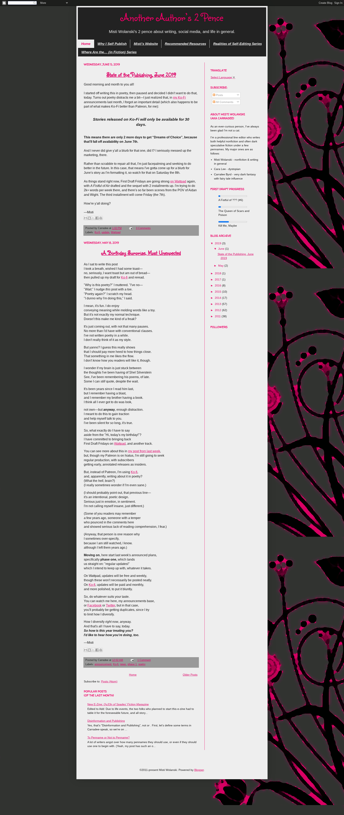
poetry (142, 664)
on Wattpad (178, 181)
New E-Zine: (118, 704)
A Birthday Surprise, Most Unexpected (141, 252)
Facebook (94, 605)
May (221, 265)
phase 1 (132, 664)
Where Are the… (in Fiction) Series (109, 52)
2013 (218, 304)
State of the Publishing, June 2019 (141, 74)
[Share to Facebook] (97, 218)
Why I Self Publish (112, 44)
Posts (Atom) (109, 681)
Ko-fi (97, 232)
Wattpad (115, 232)
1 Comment (144, 660)
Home (85, 44)
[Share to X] (93, 218)
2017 (218, 279)
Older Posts (190, 674)
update (105, 232)
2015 (218, 291)
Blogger (199, 769)
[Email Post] (130, 228)
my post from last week (144, 451)
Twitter (110, 605)
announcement (103, 664)
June (221, 248)
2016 (218, 285)
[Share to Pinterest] (101, 218)
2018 (218, 273)
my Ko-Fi (179, 97)
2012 (218, 310)
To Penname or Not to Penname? (108, 737)
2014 (218, 297)
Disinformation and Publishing (106, 720)
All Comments (224, 102)
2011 (218, 316)
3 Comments (143, 228)
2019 (218, 243)
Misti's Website (146, 44)
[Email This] (86, 218)
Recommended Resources (185, 44)
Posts (219, 95)
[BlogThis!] (89, 218)
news (123, 664)
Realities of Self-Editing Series (237, 44)
